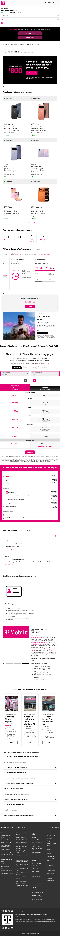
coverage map (45, 254)
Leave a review (50, 535)
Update (30, 306)
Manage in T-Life (30, 33)
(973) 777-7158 (49, 732)
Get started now (42, 333)
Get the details (32, 73)
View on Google (10, 549)
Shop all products (30, 223)
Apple (41, 649)
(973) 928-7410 (30, 732)
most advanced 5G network (39, 642)
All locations (6, 44)
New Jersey (14, 44)
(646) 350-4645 (11, 731)
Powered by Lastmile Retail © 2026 (30, 933)
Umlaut (16, 254)
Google (33, 650)
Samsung (47, 649)
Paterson (22, 44)
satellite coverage (38, 644)
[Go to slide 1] (9, 86)
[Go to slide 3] (42, 86)
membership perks (37, 637)
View (11, 742)
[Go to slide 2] (25, 86)
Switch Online (30, 37)
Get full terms (29, 78)
